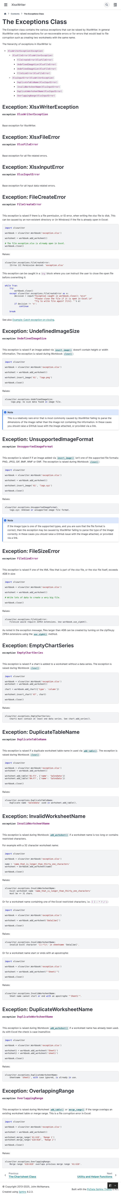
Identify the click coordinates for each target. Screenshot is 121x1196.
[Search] (106, 4)
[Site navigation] (5, 4)
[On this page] (115, 4)
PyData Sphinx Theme (99, 1189)
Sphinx (22, 1191)
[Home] (5, 13)
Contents (15, 14)
